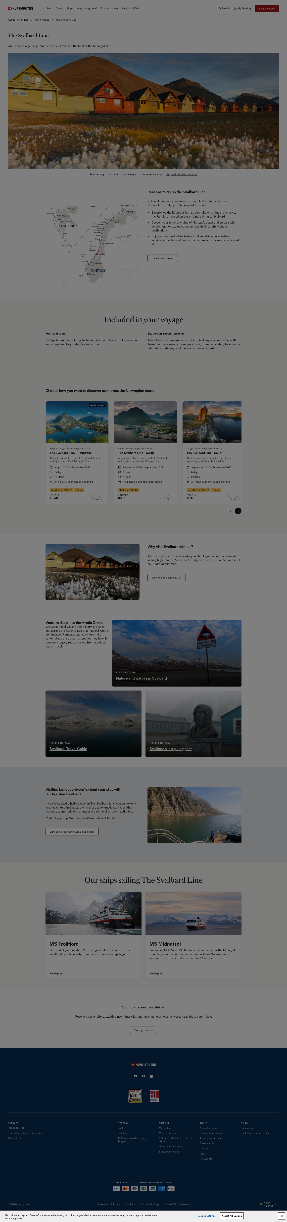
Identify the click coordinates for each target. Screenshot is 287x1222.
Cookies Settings (207, 1215)
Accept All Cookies (232, 1215)
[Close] (281, 1216)
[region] (143, 1216)
